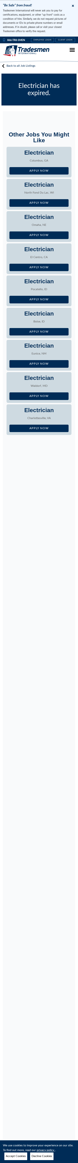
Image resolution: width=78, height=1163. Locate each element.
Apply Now (49, 172)
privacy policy (46, 1150)
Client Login (65, 40)
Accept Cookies (16, 1156)
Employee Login (43, 40)
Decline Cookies (42, 1156)
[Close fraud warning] (73, 6)
